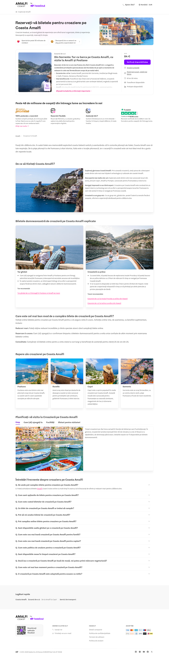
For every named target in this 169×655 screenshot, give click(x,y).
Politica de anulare (96, 640)
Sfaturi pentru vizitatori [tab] (69, 422)
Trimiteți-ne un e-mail (63, 633)
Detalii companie (95, 629)
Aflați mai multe (21, 126)
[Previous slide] (21, 72)
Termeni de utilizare (96, 637)
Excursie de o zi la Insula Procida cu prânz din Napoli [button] (108, 298)
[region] (35, 72)
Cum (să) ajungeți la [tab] (33, 422)
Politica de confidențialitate (99, 633)
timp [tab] (18, 422)
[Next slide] (49, 72)
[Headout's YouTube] (144, 652)
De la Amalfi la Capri (49, 599)
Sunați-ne (58, 629)
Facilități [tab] (50, 422)
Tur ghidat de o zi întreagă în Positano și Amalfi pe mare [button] (38, 293)
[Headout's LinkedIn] (136, 652)
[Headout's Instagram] (140, 652)
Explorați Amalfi (24, 11)
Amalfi (18, 136)
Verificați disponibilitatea (137, 62)
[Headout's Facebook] (148, 652)
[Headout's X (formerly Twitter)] (152, 652)
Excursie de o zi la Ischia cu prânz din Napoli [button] (104, 303)
